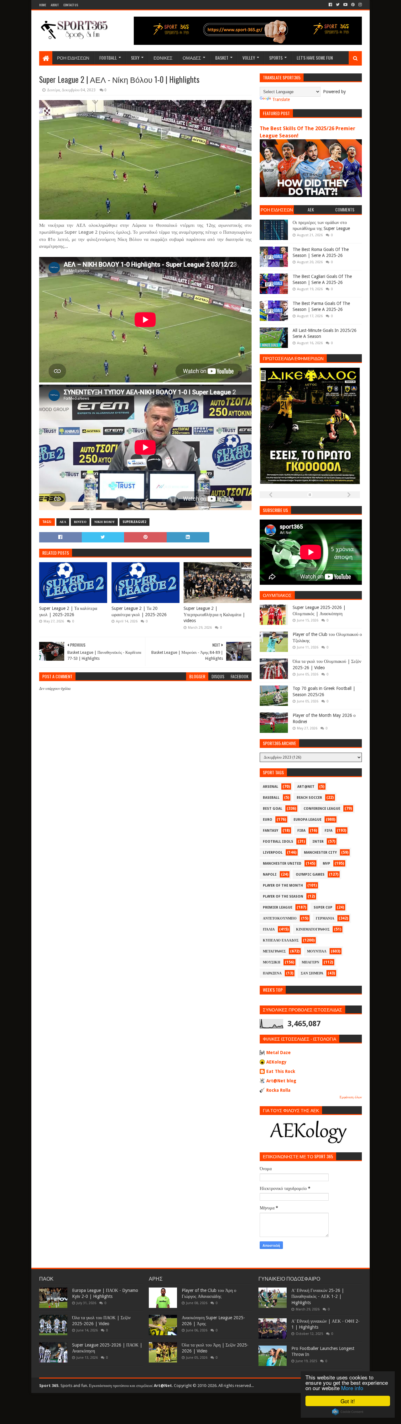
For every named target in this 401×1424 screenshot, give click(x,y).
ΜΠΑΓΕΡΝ (310, 962)
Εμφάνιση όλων (351, 1097)
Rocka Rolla (278, 1090)
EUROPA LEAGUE (307, 820)
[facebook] (330, 4)
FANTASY (270, 831)
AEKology (276, 1061)
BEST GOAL (272, 809)
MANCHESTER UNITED (282, 863)
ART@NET (306, 787)
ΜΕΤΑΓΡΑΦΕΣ (274, 951)
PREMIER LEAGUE (277, 907)
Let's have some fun (315, 57)
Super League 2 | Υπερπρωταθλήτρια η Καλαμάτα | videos (214, 614)
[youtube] (345, 4)
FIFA (328, 831)
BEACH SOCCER (309, 798)
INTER (318, 842)
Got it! (348, 1401)
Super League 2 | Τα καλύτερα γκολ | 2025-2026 (68, 611)
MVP (326, 863)
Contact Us (70, 5)
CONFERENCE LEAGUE (322, 809)
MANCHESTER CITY (320, 853)
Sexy (135, 57)
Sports (276, 57)
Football (108, 57)
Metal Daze (278, 1052)
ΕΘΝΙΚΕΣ (163, 57)
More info (352, 1388)
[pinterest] (353, 4)
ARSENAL (270, 787)
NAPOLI (270, 874)
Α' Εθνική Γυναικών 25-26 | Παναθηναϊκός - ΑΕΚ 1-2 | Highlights (317, 1296)
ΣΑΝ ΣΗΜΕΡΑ (312, 973)
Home (42, 5)
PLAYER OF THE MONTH (283, 885)
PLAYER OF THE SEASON (283, 896)
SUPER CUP (323, 907)
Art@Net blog (281, 1080)
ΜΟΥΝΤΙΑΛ (316, 951)
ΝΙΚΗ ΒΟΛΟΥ (104, 522)
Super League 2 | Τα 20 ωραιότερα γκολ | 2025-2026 (139, 611)
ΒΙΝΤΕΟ (80, 522)
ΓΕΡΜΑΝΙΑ (325, 918)
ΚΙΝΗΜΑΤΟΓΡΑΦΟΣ (313, 929)
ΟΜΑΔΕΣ (192, 57)
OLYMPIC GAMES (310, 874)
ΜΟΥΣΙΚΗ (271, 962)
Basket (221, 57)
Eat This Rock (280, 1071)
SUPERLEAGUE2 (134, 522)
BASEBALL (271, 798)
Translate (281, 99)
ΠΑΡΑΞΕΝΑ (272, 973)
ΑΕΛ (63, 522)
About (55, 5)
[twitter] (338, 4)
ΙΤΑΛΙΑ (269, 929)
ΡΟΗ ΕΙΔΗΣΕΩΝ (73, 57)
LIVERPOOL (273, 853)
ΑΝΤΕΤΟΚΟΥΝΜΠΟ (280, 918)
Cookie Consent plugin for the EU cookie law (347, 1411)
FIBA (301, 831)
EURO (267, 820)
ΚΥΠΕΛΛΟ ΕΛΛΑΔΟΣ (281, 940)
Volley (248, 57)
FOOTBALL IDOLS (278, 842)
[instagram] (359, 4)
